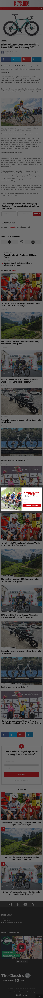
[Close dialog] (41, 488)
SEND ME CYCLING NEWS (32, 505)
